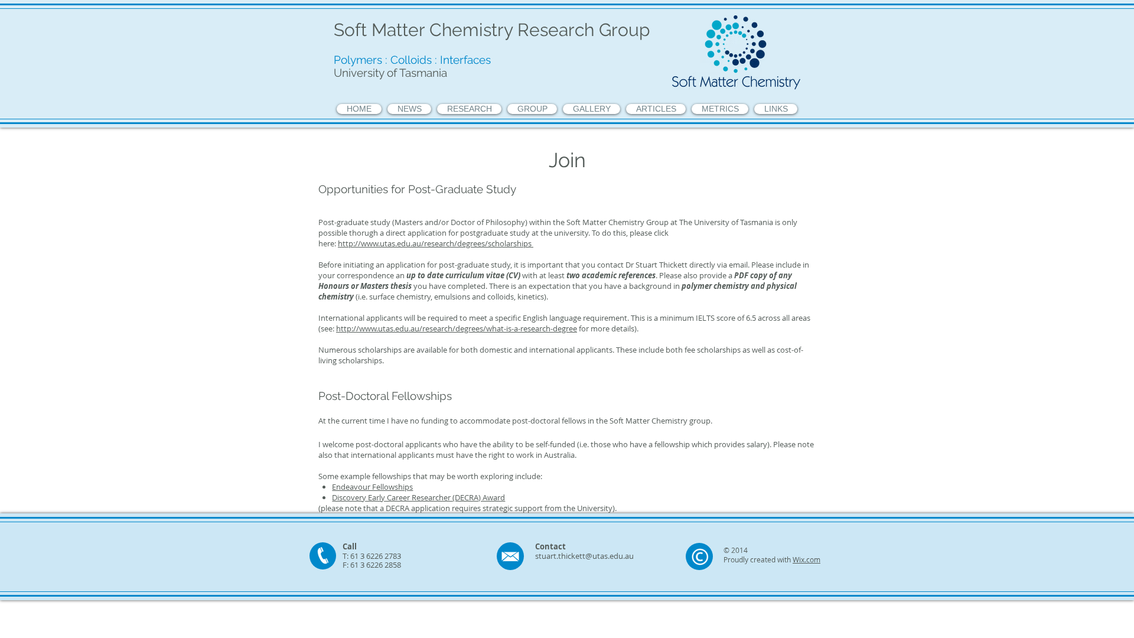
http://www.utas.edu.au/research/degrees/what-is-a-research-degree (456, 328)
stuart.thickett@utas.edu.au (584, 556)
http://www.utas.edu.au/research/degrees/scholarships (435, 243)
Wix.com (806, 559)
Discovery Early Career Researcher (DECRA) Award (418, 497)
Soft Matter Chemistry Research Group (492, 29)
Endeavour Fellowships (372, 486)
